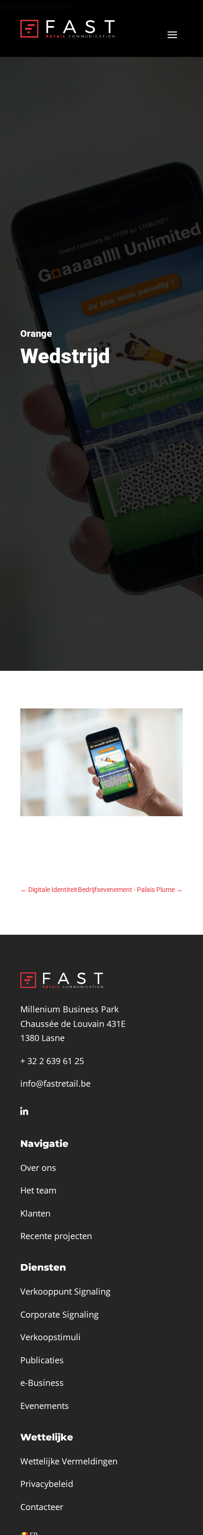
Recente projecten (56, 1235)
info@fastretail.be (55, 1083)
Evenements (44, 1405)
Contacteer (41, 1506)
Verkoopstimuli (50, 1337)
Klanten (35, 1213)
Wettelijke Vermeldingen (69, 1461)
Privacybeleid (46, 1483)
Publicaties (42, 1360)
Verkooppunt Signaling (65, 1291)
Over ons (38, 1167)
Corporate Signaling (59, 1314)
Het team (38, 1190)
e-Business (42, 1382)
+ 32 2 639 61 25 (52, 1060)
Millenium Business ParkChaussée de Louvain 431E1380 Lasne (73, 1023)
